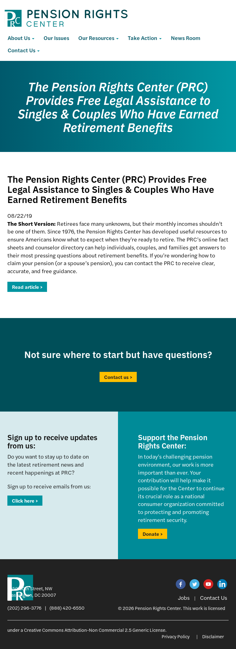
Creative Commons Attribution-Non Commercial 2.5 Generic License (94, 630)
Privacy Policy (176, 636)
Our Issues (56, 38)
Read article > (27, 286)
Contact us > (118, 376)
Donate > (153, 533)
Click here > (25, 500)
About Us (19, 38)
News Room (185, 38)
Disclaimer (213, 636)
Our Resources (97, 38)
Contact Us (22, 50)
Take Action (143, 38)
